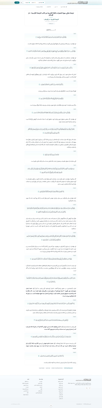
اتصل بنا (17, 2)
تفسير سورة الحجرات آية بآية (68, 368)
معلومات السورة (41, 368)
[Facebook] (90, 388)
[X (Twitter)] (87, 388)
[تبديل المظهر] (21, 2)
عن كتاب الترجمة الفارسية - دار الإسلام (57, 368)
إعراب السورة (48, 368)
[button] (55, 7)
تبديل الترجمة (51, 23)
